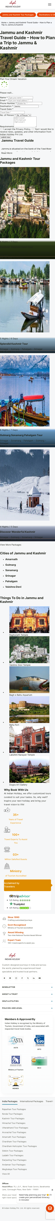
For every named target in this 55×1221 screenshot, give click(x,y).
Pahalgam (11, 581)
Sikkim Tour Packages (12, 1151)
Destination (6, 106)
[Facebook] (22, 978)
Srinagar (10, 575)
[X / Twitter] (28, 978)
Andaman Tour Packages (13, 1164)
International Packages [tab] (31, 1101)
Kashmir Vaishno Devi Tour (16, 247)
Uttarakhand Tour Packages (15, 1127)
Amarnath (11, 559)
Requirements (7, 126)
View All (6, 1174)
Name (4, 97)
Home (3, 22)
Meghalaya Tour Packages (14, 1169)
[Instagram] (16, 978)
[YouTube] (39, 978)
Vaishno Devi (13, 586)
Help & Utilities (10, 1001)
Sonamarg (11, 570)
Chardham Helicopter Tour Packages (19, 1146)
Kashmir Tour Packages (13, 1118)
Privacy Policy (23, 129)
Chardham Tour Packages (14, 1141)
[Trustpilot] (4, 978)
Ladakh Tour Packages (12, 1155)
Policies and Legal (12, 1008)
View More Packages (10, 544)
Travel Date (6, 109)
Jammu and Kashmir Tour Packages (18, 15)
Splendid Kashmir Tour (14, 343)
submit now (5, 137)
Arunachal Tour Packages (14, 1132)
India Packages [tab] (9, 1101)
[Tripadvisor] (10, 978)
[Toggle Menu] (49, 4)
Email (3, 100)
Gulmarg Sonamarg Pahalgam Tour (21, 435)
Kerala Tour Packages (12, 1114)
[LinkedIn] (34, 978)
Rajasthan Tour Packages (14, 1109)
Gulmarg (10, 564)
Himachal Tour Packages (13, 1123)
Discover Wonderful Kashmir (17, 531)
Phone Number (8, 103)
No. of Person (8, 115)
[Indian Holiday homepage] (12, 957)
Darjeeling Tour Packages (14, 1160)
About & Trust (10, 994)
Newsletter (8, 987)
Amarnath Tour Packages (14, 1137)
